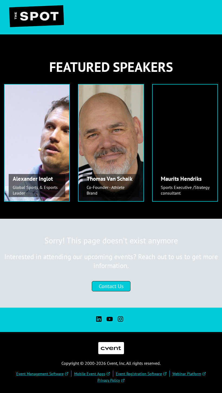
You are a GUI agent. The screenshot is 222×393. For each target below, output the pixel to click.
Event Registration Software (139, 373)
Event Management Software (40, 373)
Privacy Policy (108, 380)
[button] (187, 17)
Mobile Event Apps (89, 373)
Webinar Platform (186, 373)
